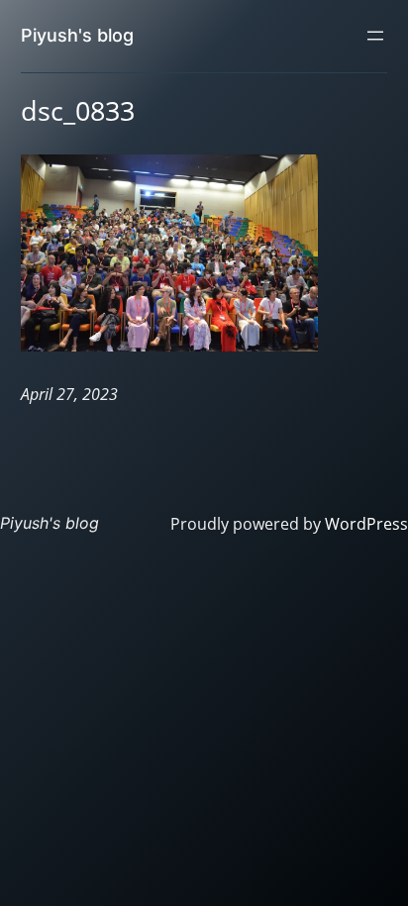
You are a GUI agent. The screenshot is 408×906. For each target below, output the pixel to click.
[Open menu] (375, 36)
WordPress (366, 524)
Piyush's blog (77, 35)
